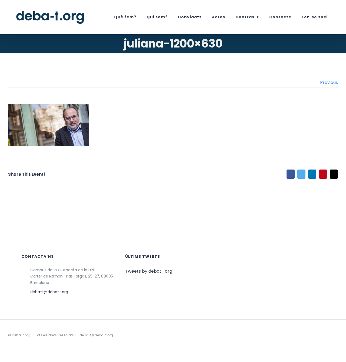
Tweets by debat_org (148, 271)
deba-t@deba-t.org (49, 292)
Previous (329, 82)
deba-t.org (21, 335)
